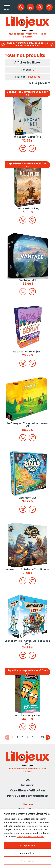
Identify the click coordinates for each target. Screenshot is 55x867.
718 (43, 737)
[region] (27, 838)
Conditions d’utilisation (27, 790)
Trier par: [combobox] (27, 76)
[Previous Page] (7, 737)
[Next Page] (48, 737)
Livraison (27, 785)
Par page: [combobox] (27, 69)
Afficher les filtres (27, 62)
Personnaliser (27, 853)
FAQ (28, 780)
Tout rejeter (27, 861)
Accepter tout (27, 845)
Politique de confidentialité (30, 836)
